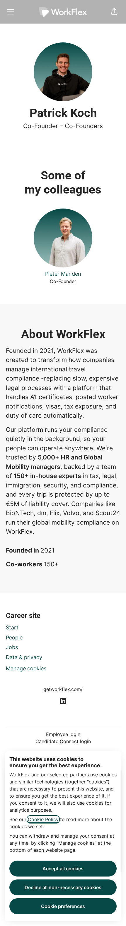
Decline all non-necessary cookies (63, 887)
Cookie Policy (43, 819)
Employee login (63, 734)
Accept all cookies (63, 869)
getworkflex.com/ (63, 689)
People (14, 637)
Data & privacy (24, 657)
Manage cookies (26, 668)
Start (12, 627)
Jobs (12, 647)
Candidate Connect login (63, 741)
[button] (114, 12)
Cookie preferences (63, 906)
